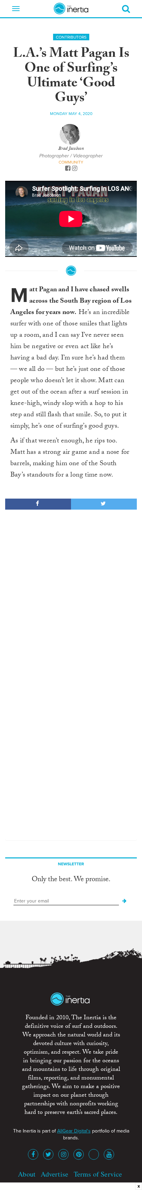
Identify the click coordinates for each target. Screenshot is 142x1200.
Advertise (54, 1174)
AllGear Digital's (74, 1131)
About (27, 1174)
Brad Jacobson (71, 149)
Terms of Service (98, 1174)
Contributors (71, 37)
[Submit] (124, 901)
